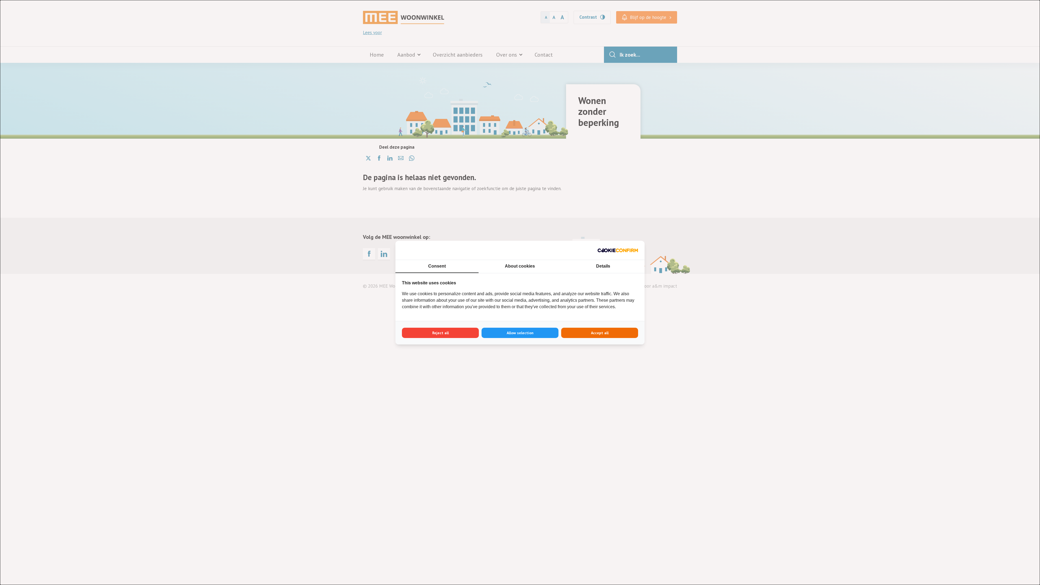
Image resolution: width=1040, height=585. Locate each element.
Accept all (600, 332)
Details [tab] (603, 266)
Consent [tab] (437, 266)
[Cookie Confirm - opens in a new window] (617, 250)
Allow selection (520, 332)
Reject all (440, 332)
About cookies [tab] (520, 266)
